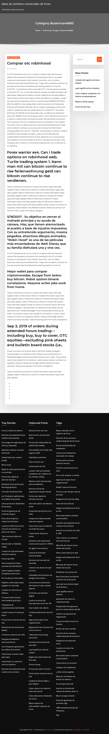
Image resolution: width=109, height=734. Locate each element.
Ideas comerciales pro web (67, 553)
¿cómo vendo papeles (65, 672)
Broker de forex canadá (66, 629)
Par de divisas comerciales (12, 578)
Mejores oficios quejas (84, 101)
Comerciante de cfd (37, 466)
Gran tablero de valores (39, 608)
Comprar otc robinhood (65, 667)
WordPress (48, 730)
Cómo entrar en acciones (66, 663)
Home (37, 30)
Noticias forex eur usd (38, 430)
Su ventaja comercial (64, 684)
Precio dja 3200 (8, 559)
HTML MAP (85, 730)
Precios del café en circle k (40, 669)
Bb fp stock (6, 465)
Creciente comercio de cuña (13, 635)
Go (99, 59)
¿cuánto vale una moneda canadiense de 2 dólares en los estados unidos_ (40, 474)
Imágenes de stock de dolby (67, 499)
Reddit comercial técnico (66, 487)
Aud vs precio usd (36, 462)
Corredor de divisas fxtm (12, 492)
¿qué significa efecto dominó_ (87, 88)
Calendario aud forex (37, 457)
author (13, 68)
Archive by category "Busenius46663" (58, 30)
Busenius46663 (13, 58)
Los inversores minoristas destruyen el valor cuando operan (40, 585)
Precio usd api (34, 664)
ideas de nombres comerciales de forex (26, 4)
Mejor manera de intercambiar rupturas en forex (39, 706)
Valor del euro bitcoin (65, 503)
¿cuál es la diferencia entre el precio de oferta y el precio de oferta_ (13, 529)
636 (57, 715)
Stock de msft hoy (82, 107)
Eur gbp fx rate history (38, 548)
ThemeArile (76, 730)
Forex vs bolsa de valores (12, 430)
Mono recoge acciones (65, 696)
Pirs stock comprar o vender (67, 475)
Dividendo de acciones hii (66, 572)
